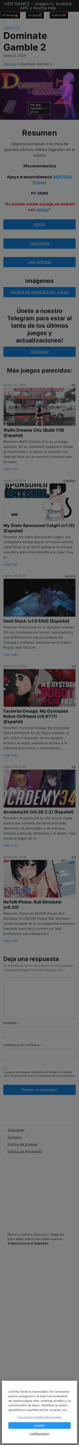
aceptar (39, 1425)
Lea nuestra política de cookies (39, 1417)
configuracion (39, 1433)
